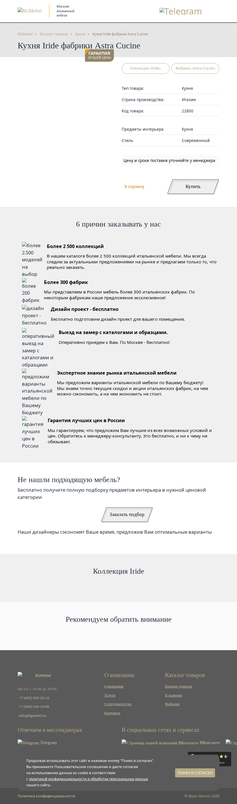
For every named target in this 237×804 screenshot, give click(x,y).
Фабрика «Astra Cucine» (195, 68)
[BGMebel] (30, 11)
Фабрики (172, 704)
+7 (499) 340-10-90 (34, 707)
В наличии (173, 695)
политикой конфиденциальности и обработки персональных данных (88, 778)
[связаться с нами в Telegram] (181, 11)
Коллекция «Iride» (145, 68)
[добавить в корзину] (108, 70)
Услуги (109, 695)
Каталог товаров (178, 686)
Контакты (112, 713)
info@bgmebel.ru (32, 716)
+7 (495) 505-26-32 (34, 698)
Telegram (48, 742)
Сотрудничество (118, 704)
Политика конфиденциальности (46, 795)
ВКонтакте (209, 742)
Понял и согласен (195, 772)
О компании (113, 686)
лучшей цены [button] (99, 55)
